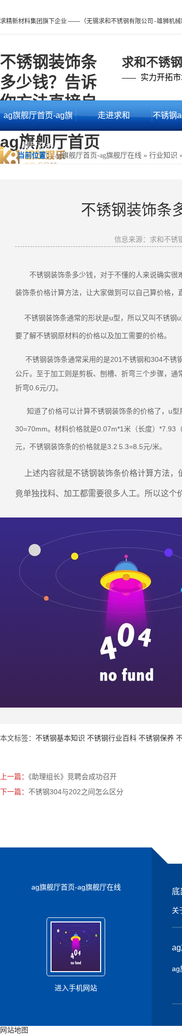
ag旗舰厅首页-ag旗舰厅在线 (38, 121)
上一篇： (14, 776)
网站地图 (14, 1030)
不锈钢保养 (156, 738)
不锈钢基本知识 (60, 738)
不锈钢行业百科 (111, 738)
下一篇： (14, 792)
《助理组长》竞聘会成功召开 (72, 776)
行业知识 (163, 155)
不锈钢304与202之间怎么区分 (75, 792)
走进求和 (114, 115)
